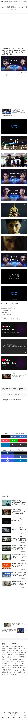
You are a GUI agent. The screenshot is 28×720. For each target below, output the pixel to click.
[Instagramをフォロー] (7, 460)
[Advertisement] (14, 30)
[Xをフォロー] (20, 453)
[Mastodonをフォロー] (7, 456)
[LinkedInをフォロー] (20, 460)
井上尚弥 (19, 74)
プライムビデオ (12, 74)
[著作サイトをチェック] (7, 453)
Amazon (4, 74)
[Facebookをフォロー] (20, 456)
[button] (14, 445)
